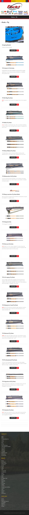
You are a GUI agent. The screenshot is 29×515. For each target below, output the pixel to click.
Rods (4, 22)
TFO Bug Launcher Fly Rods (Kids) (11, 194)
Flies (2, 442)
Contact (2, 506)
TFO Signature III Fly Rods (9, 381)
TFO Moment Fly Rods (8, 333)
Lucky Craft (3, 470)
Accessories (3, 455)
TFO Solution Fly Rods (8, 410)
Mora (2, 477)
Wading (2, 449)
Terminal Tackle (4, 445)
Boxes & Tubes (4, 452)
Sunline (2, 485)
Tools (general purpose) (5, 446)
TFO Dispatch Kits (6, 222)
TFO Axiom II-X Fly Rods (8, 68)
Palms (2, 479)
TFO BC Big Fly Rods (7, 98)
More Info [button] (13, 50)
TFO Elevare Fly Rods (7, 244)
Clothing (3, 450)
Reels (2, 437)
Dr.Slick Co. (3, 464)
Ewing (2, 465)
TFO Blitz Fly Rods (7, 122)
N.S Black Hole (4, 478)
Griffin (2, 468)
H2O (2, 469)
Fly (8, 22)
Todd (2, 489)
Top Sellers (3, 502)
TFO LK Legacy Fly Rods (8, 277)
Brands (2, 500)
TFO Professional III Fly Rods (9, 360)
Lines (2, 440)
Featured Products (5, 501)
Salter (2, 482)
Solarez (2, 484)
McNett (2, 474)
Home (2, 498)
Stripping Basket (6, 45)
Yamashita (3, 493)
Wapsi (2, 492)
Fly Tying (3, 447)
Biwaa (2, 460)
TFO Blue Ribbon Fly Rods (9, 150)
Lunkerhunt (3, 472)
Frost (2, 467)
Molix (2, 475)
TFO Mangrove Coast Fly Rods (10, 305)
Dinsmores (3, 462)
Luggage (3, 451)
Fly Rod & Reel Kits (5, 439)
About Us (3, 505)
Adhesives (3, 454)
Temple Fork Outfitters (5, 487)
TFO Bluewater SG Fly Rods (9, 176)
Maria (2, 473)
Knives (2, 444)
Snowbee (3, 483)
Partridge (3, 480)
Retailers (3, 503)
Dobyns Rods (4, 463)
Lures (2, 441)
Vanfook (3, 490)
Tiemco (2, 488)
